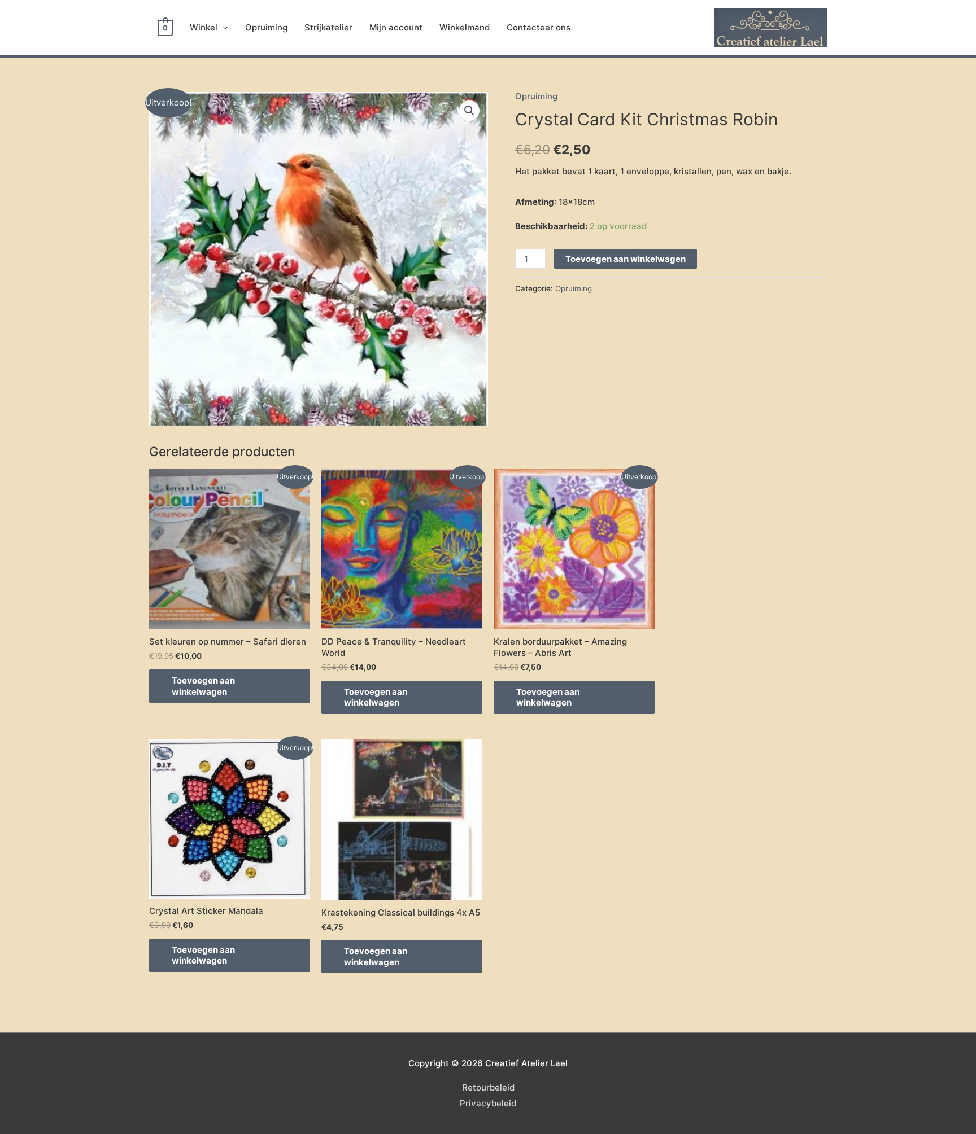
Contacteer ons (538, 27)
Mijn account (395, 27)
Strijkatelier (328, 27)
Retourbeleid (488, 1087)
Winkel (203, 27)
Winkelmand (464, 27)
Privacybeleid (488, 1103)
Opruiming (266, 27)
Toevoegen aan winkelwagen (625, 258)
